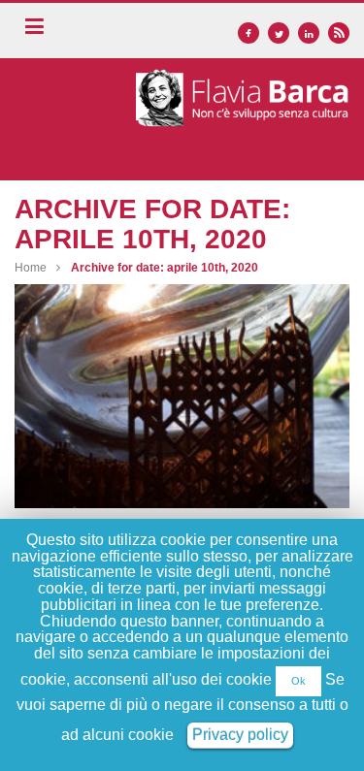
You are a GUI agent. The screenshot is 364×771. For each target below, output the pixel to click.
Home (31, 267)
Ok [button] (298, 681)
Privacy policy (240, 734)
